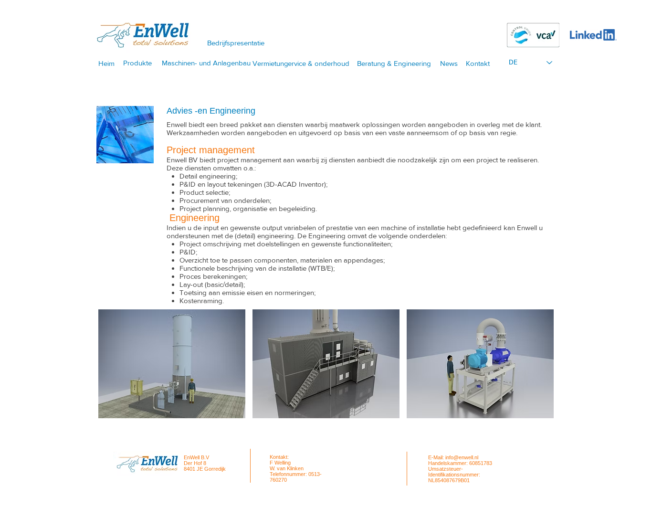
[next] (533, 372)
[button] (171, 363)
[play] (534, 410)
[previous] (118, 372)
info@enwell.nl (461, 457)
